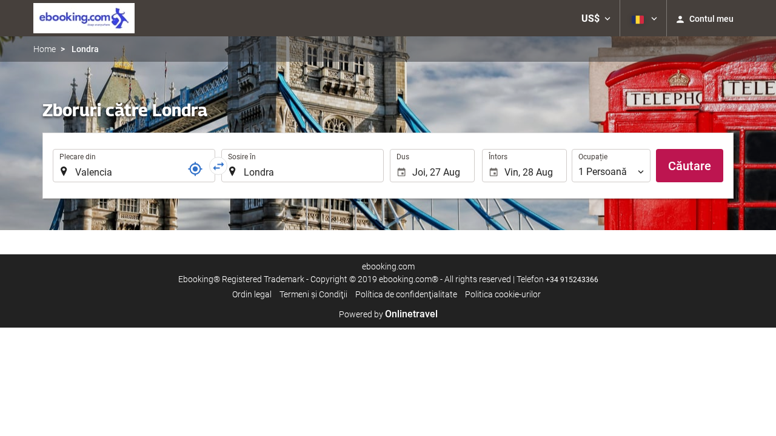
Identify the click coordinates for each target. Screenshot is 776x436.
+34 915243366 (572, 280)
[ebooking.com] (84, 18)
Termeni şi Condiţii (313, 294)
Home (44, 49)
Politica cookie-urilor (503, 294)
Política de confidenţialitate (406, 294)
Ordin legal (252, 294)
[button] (596, 18)
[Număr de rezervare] (195, 169)
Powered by (388, 314)
